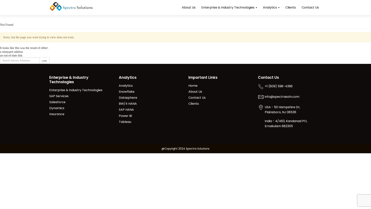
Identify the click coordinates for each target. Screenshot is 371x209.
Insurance (56, 114)
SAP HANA (126, 110)
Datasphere (128, 98)
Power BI (125, 116)
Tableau (125, 122)
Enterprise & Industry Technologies (228, 7)
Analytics (270, 7)
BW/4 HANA (128, 104)
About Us (189, 7)
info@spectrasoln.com (282, 97)
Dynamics (56, 108)
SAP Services (59, 96)
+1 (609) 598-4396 (279, 86)
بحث (44, 60)
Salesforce (57, 102)
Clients (290, 7)
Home (192, 86)
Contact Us (310, 7)
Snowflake (126, 92)
